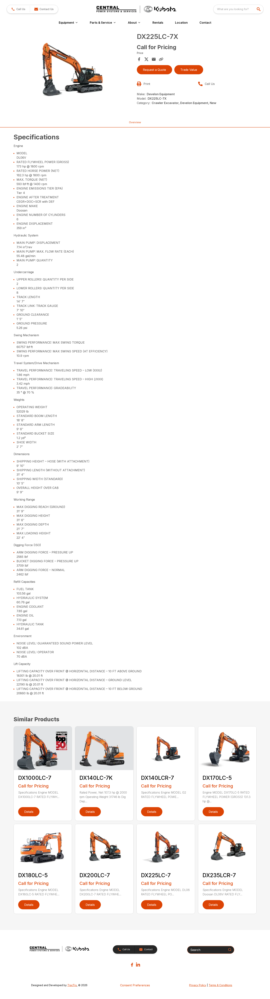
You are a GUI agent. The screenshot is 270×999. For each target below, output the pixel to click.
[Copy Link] (161, 59)
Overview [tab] (135, 122)
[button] (18, 9)
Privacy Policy (197, 985)
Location (181, 22)
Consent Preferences (135, 985)
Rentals (157, 22)
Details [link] (28, 812)
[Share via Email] (154, 59)
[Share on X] (146, 59)
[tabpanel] (74, 71)
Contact (205, 22)
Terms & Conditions (220, 985)
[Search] (229, 949)
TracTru (72, 985)
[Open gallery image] (74, 70)
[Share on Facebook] (139, 59)
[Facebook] (132, 964)
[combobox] (238, 9)
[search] (259, 9)
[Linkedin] (138, 964)
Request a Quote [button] (154, 70)
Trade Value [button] (188, 70)
